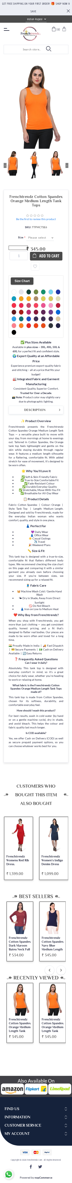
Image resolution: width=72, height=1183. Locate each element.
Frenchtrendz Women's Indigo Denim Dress (52, 860)
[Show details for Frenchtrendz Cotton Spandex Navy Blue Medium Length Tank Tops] (52, 918)
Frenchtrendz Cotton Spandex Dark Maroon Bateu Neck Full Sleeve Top (20, 945)
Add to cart (49, 256)
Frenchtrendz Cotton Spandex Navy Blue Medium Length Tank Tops (53, 945)
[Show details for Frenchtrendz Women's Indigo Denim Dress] (54, 835)
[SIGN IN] (64, 30)
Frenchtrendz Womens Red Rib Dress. (17, 860)
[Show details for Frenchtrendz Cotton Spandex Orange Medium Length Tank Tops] (20, 999)
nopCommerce (43, 1177)
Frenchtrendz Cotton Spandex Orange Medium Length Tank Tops (20, 1027)
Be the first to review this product (36, 219)
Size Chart (22, 281)
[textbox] (23, 49)
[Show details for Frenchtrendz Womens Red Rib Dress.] (18, 835)
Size (21, 237)
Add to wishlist (35, 266)
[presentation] (49, 970)
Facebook (31, 1168)
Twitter (40, 1168)
